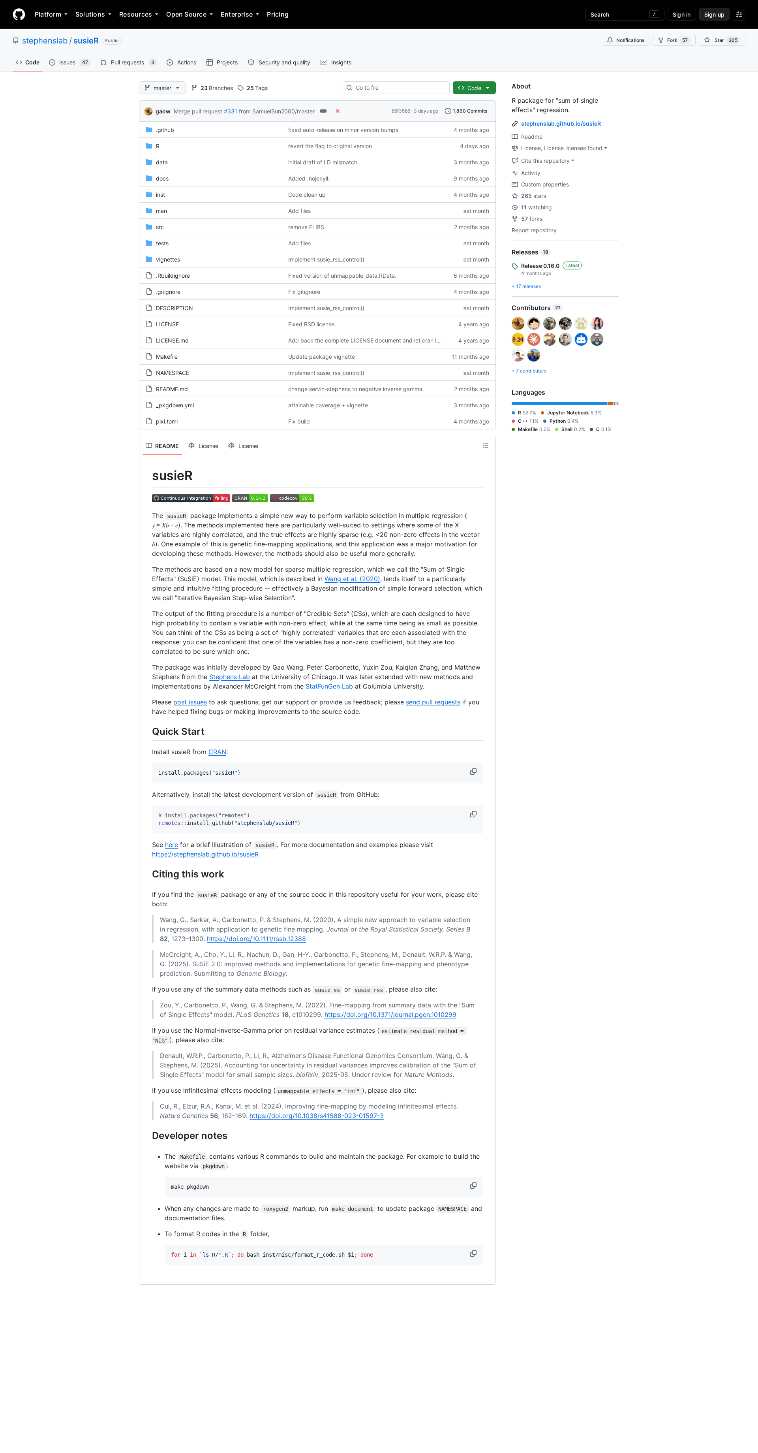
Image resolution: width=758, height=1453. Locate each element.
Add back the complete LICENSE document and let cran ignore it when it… (384, 340)
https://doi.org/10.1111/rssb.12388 (256, 939)
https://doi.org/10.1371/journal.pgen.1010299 (390, 1014)
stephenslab (45, 40)
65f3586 (401, 111)
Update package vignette (321, 356)
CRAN (217, 752)
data (162, 162)
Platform (48, 14)
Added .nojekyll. (309, 178)
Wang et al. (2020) (352, 579)
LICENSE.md (172, 340)
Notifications (630, 40)
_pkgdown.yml (175, 405)
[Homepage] (19, 14)
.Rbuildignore (173, 275)
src (160, 227)
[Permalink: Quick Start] (146, 731)
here (171, 845)
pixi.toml (167, 421)
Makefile (167, 356)
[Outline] (485, 445)
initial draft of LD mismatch (322, 162)
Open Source (186, 14)
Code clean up (307, 194)
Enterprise (237, 14)
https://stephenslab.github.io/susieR (205, 854)
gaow (163, 111)
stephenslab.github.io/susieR (561, 123)
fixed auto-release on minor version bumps (343, 129)
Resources (135, 14)
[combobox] (399, 88)
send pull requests (433, 702)
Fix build (299, 421)
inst (160, 194)
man (161, 210)
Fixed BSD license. (312, 324)
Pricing (278, 14)
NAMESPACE (172, 372)
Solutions (90, 14)
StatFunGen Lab (329, 686)
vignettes (168, 259)
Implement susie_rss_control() (326, 259)
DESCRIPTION (174, 308)
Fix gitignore (304, 291)
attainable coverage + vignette (328, 405)
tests (162, 243)
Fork (677, 40)
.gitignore (168, 291)
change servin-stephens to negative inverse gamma (355, 389)
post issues (190, 702)
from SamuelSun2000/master (277, 111)
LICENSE (167, 324)
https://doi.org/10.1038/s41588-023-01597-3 (317, 1116)
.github (165, 129)
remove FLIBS (306, 227)
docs (162, 178)
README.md (172, 389)
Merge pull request (198, 111)
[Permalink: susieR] (146, 475)
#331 (230, 111)
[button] (474, 771)
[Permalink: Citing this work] (146, 873)
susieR (86, 40)
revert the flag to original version (330, 146)
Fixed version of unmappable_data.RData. (342, 275)
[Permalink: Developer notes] (146, 1135)
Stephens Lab (229, 677)
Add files (299, 210)
